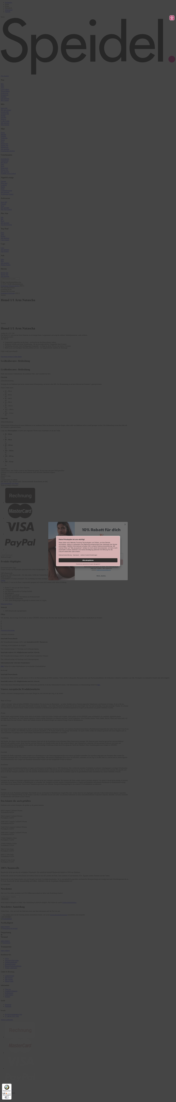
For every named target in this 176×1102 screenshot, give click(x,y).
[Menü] (10, 1085)
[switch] (7, 1097)
